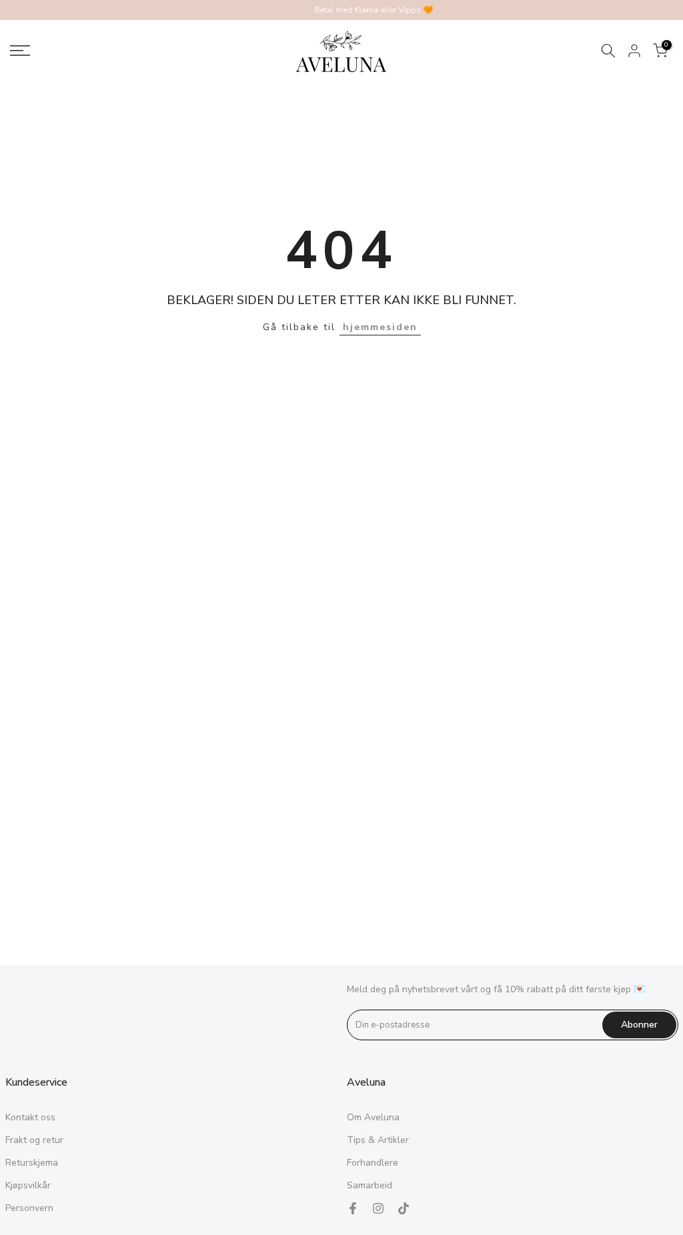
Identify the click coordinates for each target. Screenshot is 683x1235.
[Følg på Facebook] (353, 1208)
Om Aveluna (373, 1117)
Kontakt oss (30, 1117)
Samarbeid (369, 1185)
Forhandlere (372, 1162)
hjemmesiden (380, 327)
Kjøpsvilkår (28, 1185)
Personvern (29, 1208)
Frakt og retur (34, 1140)
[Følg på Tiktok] (404, 1208)
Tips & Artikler (378, 1140)
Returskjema (31, 1162)
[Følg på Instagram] (378, 1208)
